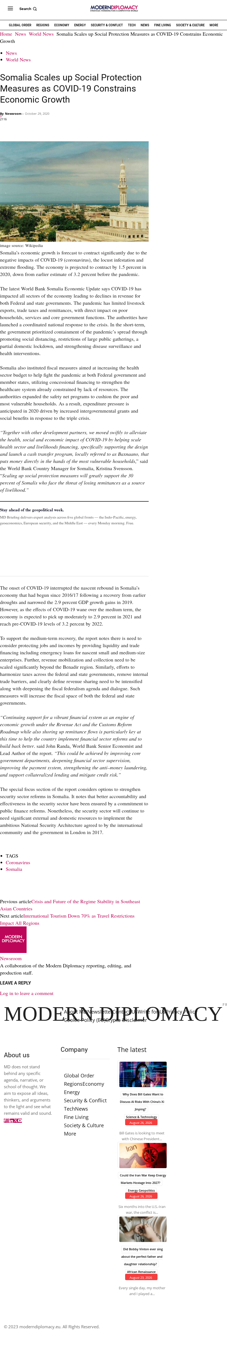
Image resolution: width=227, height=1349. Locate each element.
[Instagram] (7, 1121)
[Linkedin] (43, 128)
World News (41, 33)
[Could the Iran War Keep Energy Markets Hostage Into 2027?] (141, 1155)
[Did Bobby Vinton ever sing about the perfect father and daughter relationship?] (141, 1228)
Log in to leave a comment (26, 993)
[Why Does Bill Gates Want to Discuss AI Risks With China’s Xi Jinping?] (141, 1074)
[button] (28, 8)
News (20, 33)
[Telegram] (69, 128)
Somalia (14, 869)
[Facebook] (5, 128)
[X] (18, 128)
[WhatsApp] (31, 128)
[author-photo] (13, 951)
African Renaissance (141, 1271)
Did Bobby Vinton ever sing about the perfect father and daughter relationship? (142, 1256)
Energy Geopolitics (141, 1190)
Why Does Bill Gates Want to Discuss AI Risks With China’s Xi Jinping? (142, 1101)
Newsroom (13, 113)
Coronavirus (18, 862)
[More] (82, 128)
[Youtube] (20, 1121)
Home (6, 33)
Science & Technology (141, 1116)
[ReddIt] (56, 128)
